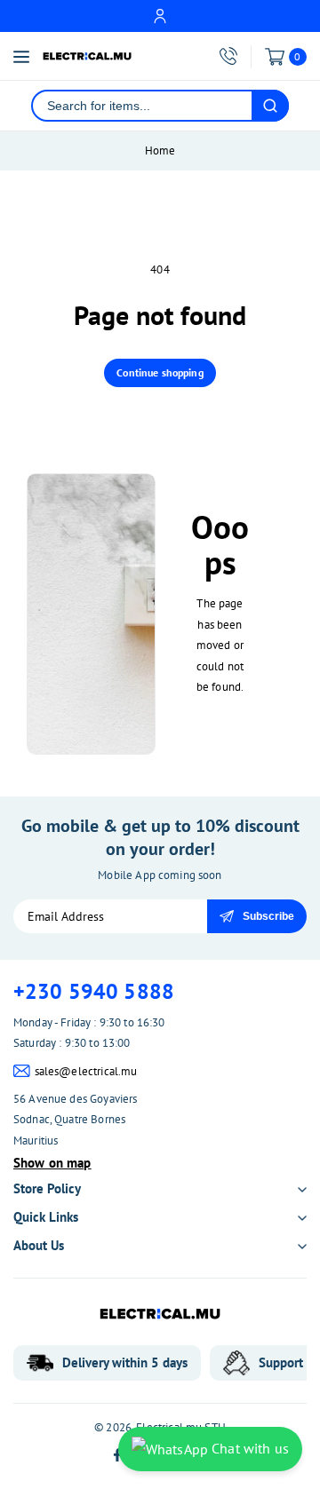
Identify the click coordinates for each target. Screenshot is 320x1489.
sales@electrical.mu (86, 1071)
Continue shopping (160, 372)
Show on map (52, 1162)
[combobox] (142, 105)
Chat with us (248, 1448)
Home (160, 150)
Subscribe (268, 916)
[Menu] (21, 57)
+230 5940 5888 (93, 991)
